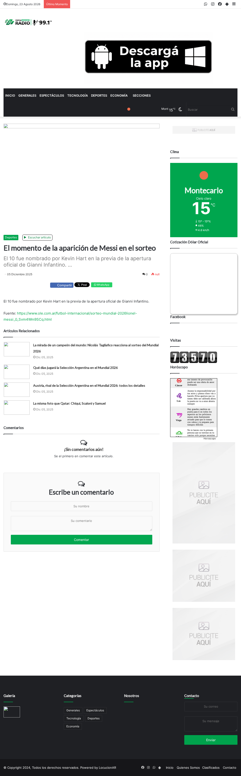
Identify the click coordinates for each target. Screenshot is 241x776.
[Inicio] (28, 22)
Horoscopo (210, 438)
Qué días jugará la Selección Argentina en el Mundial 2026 (75, 368)
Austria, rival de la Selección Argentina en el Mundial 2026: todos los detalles (89, 385)
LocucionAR (107, 767)
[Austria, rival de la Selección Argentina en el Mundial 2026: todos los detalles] (17, 389)
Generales (27, 95)
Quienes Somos (188, 767)
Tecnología (77, 95)
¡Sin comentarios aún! (84, 449)
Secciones (142, 95)
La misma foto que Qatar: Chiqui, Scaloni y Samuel (69, 403)
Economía (119, 95)
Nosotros (131, 695)
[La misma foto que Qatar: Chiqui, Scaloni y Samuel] (17, 407)
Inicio (10, 95)
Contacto (191, 695)
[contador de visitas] (193, 362)
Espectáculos (52, 95)
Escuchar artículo (39, 237)
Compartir (64, 285)
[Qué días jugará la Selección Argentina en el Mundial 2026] (17, 372)
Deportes (99, 95)
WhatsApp (102, 284)
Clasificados (211, 767)
